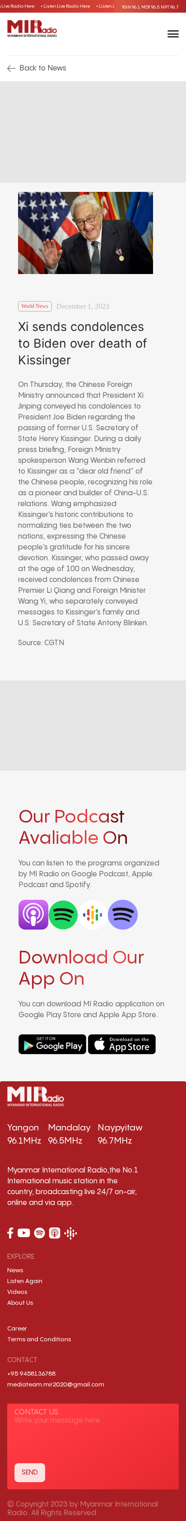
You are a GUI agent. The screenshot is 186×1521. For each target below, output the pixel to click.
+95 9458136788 (31, 1374)
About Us (20, 1303)
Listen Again (24, 1281)
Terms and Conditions (39, 1339)
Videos (17, 1292)
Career (17, 1329)
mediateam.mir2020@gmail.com (55, 1384)
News (15, 1270)
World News (34, 306)
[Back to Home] (32, 28)
